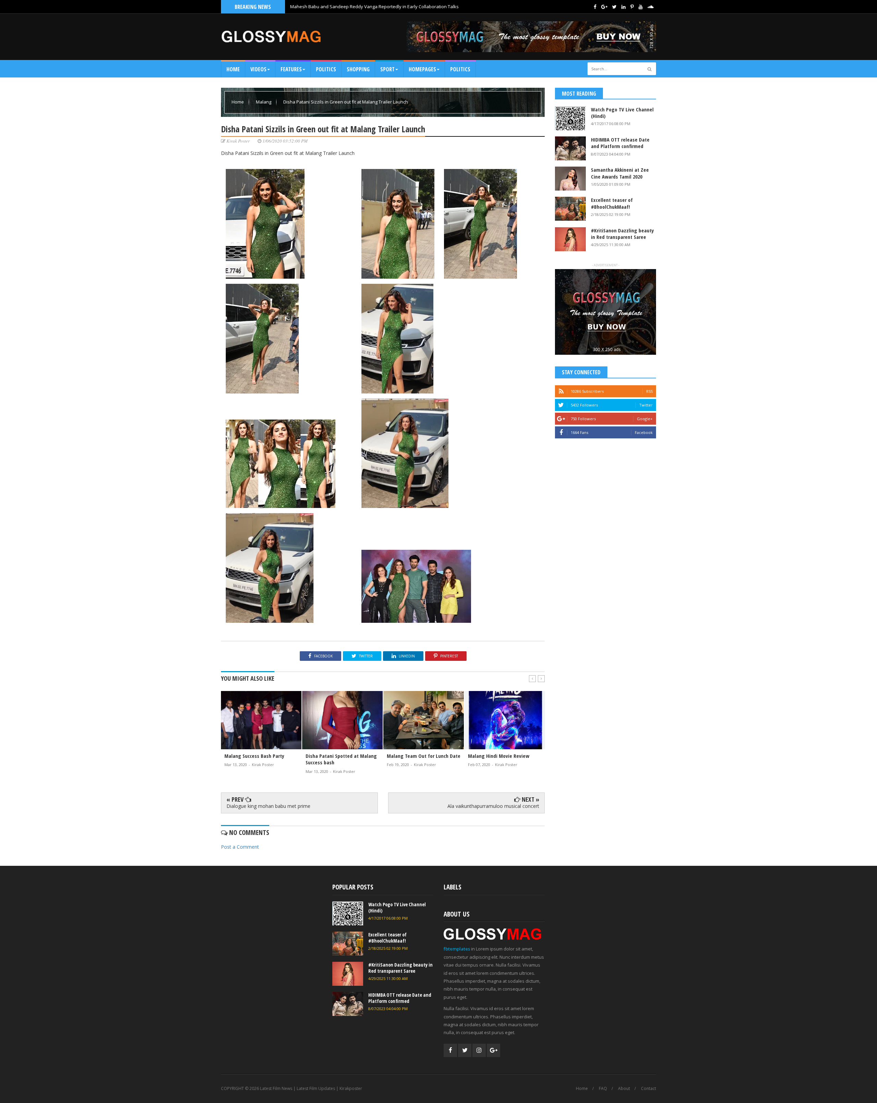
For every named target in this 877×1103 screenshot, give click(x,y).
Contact (648, 1088)
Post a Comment (240, 847)
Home (233, 69)
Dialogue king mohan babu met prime (268, 806)
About (624, 1088)
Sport (387, 69)
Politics (326, 69)
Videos (258, 69)
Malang (264, 102)
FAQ (603, 1088)
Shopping (358, 69)
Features (291, 69)
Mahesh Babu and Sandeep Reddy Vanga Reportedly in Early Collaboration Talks (374, 6)
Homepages (422, 69)
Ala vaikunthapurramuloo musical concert (493, 806)
